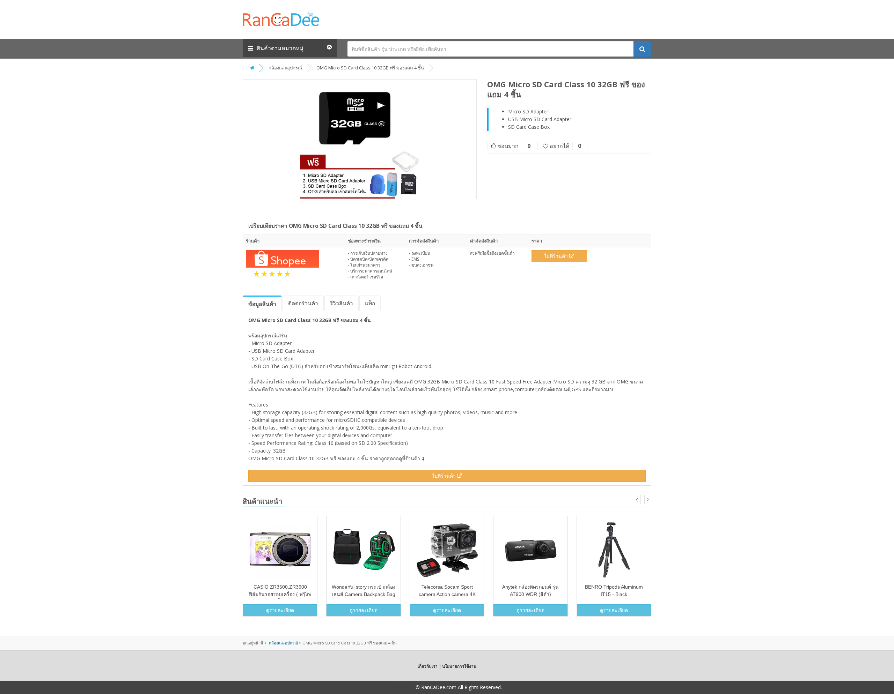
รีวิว (341, 303)
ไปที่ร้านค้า (556, 256)
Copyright (403, 687)
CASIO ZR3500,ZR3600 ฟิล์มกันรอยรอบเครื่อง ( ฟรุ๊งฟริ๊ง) (280, 594)
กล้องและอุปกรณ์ (285, 68)
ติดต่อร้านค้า (303, 303)
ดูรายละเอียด (280, 610)
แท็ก (370, 303)
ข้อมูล (262, 304)
